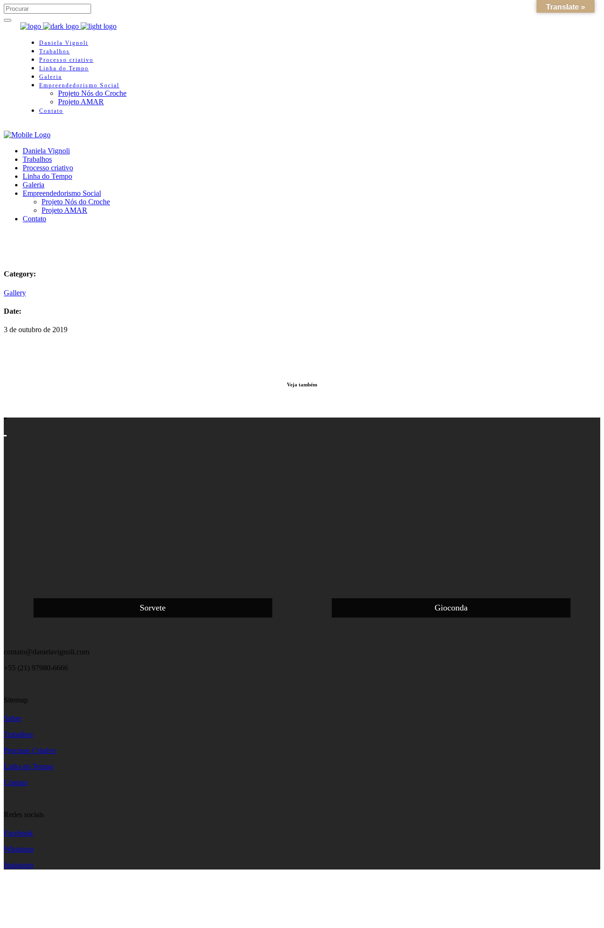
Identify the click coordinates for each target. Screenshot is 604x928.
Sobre (12, 718)
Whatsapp (19, 849)
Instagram (18, 865)
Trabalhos (18, 734)
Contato (15, 782)
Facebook (18, 833)
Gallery (15, 293)
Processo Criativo (30, 750)
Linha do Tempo (28, 766)
